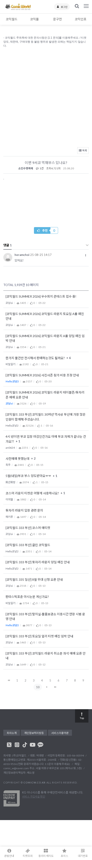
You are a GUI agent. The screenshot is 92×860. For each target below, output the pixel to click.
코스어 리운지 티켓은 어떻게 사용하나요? (33, 493)
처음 (9, 680)
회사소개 (12, 733)
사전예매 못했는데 (18, 458)
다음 (47, 687)
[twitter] (9, 744)
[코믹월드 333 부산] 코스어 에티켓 (28, 528)
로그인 (64, 6)
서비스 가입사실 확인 (33, 796)
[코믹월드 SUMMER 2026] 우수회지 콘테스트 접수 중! (41, 296)
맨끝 (55, 687)
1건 (41, 168)
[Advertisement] (46, 96)
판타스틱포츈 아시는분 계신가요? (27, 597)
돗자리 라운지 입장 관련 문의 (24, 510)
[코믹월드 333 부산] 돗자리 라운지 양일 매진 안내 (38, 562)
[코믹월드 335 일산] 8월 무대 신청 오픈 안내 (34, 579)
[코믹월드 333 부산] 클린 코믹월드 (28, 545)
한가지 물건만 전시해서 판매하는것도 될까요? (35, 358)
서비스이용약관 (60, 733)
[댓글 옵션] (86, 255)
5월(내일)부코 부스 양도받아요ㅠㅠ (29, 476)
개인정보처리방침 (34, 733)
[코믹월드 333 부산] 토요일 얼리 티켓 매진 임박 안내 (39, 636)
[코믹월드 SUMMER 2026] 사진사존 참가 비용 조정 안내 (42, 375)
